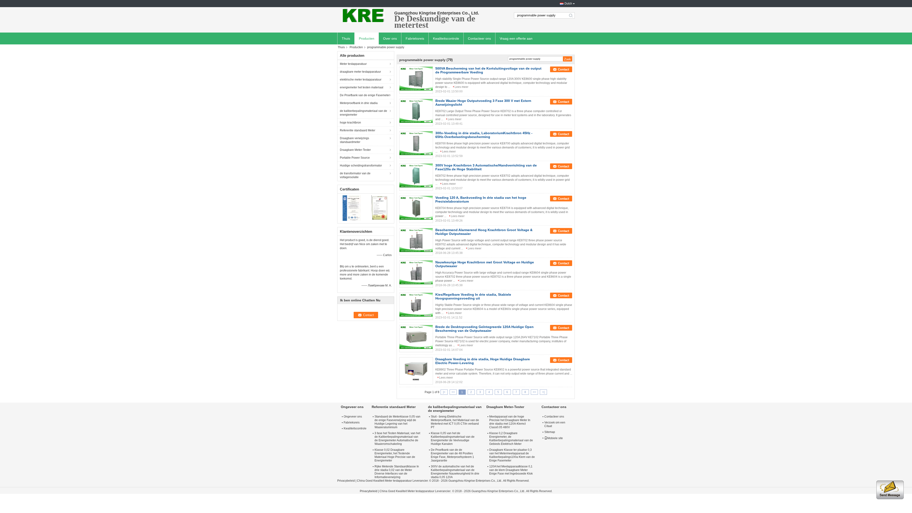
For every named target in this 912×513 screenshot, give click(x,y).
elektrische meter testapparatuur (360, 79)
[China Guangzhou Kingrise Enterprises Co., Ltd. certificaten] (351, 207)
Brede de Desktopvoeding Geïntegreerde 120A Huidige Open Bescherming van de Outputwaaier (484, 328)
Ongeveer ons (353, 416)
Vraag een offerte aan (516, 38)
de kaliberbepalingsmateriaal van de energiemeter (363, 112)
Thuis (346, 38)
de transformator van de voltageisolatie (355, 175)
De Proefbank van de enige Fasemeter (365, 95)
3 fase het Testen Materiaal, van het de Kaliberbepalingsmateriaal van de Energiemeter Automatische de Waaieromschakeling (397, 439)
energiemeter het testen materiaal (361, 87)
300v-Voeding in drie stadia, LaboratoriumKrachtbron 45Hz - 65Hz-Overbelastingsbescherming (483, 135)
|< (444, 392)
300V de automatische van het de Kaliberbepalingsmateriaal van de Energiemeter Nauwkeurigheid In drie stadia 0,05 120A (455, 472)
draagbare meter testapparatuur (360, 71)
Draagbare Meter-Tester (355, 150)
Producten (366, 38)
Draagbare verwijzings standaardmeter (354, 140)
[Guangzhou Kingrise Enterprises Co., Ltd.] (363, 15)
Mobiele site (555, 438)
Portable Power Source (355, 157)
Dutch (568, 3)
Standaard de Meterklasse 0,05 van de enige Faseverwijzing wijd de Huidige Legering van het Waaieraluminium (397, 422)
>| (543, 392)
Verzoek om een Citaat (554, 424)
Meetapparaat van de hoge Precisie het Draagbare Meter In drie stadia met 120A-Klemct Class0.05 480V (509, 422)
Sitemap (549, 432)
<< (453, 392)
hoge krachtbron (350, 122)
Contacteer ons (479, 38)
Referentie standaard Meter (357, 130)
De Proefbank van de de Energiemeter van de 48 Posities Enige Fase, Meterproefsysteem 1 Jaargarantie (452, 455)
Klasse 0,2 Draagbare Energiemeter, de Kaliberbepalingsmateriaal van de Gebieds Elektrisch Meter (511, 439)
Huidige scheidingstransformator (361, 165)
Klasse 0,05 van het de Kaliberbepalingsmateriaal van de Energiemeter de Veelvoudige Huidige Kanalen (453, 439)
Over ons (390, 38)
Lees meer (461, 87)
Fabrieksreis (415, 38)
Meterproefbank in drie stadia (359, 103)
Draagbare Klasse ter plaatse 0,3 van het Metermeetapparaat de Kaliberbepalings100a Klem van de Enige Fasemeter (512, 455)
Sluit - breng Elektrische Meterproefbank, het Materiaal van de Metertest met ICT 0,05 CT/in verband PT (455, 422)
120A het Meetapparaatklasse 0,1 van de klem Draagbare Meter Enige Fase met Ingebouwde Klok (511, 470)
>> (534, 392)
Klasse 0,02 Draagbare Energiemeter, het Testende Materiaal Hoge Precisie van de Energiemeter (395, 455)
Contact (563, 69)
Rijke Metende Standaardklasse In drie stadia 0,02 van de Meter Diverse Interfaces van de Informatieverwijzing (397, 472)
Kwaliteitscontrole (446, 38)
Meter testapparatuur (353, 64)
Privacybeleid (346, 480)
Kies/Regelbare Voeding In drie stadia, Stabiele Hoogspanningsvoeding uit (473, 296)
